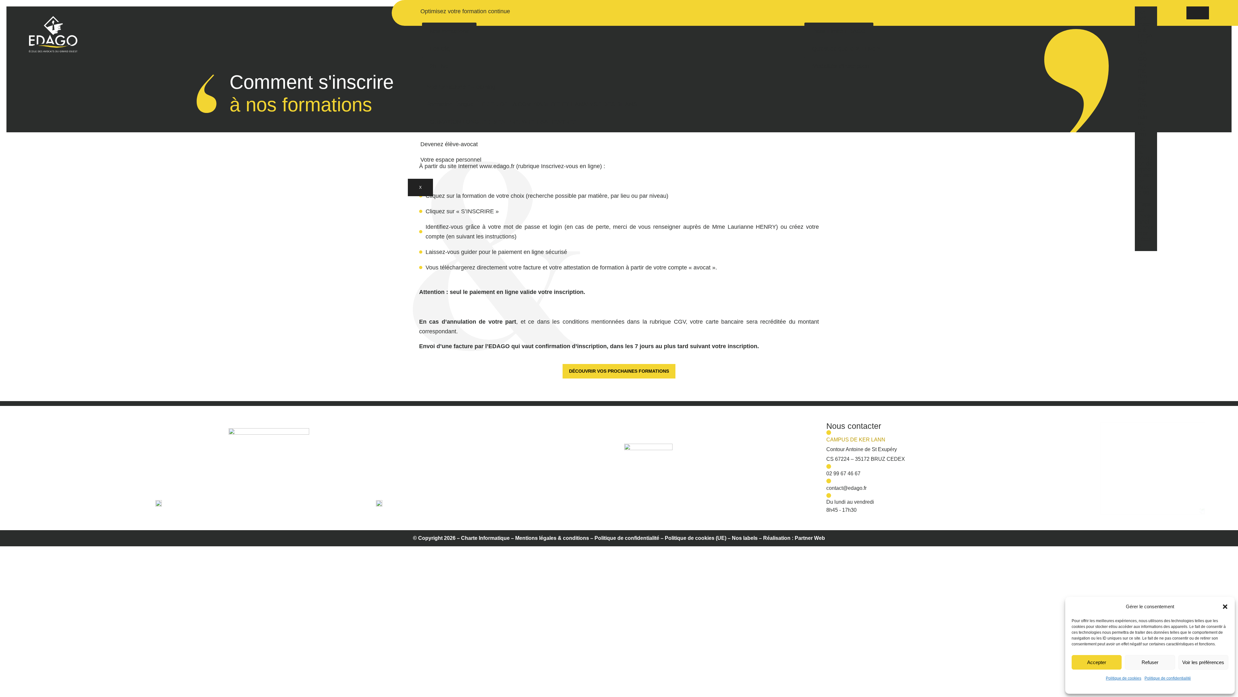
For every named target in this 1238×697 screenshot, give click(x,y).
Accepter (1096, 662)
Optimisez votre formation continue (465, 11)
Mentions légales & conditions (552, 538)
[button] (1225, 606)
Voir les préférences (1203, 662)
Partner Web (810, 538)
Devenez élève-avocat (449, 144)
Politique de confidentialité (1168, 678)
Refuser (1150, 662)
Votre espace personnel (450, 160)
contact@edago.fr (846, 488)
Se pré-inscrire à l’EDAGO (1146, 27)
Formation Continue (1142, 108)
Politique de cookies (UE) (695, 538)
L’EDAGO (1142, 53)
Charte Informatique (485, 538)
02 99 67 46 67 (843, 473)
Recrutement (1142, 140)
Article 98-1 (1144, 192)
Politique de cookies (1123, 678)
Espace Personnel (1145, 213)
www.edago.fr (497, 166)
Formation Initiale (1142, 76)
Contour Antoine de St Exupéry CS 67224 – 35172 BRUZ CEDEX (865, 449)
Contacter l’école (1146, 236)
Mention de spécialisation (1145, 169)
